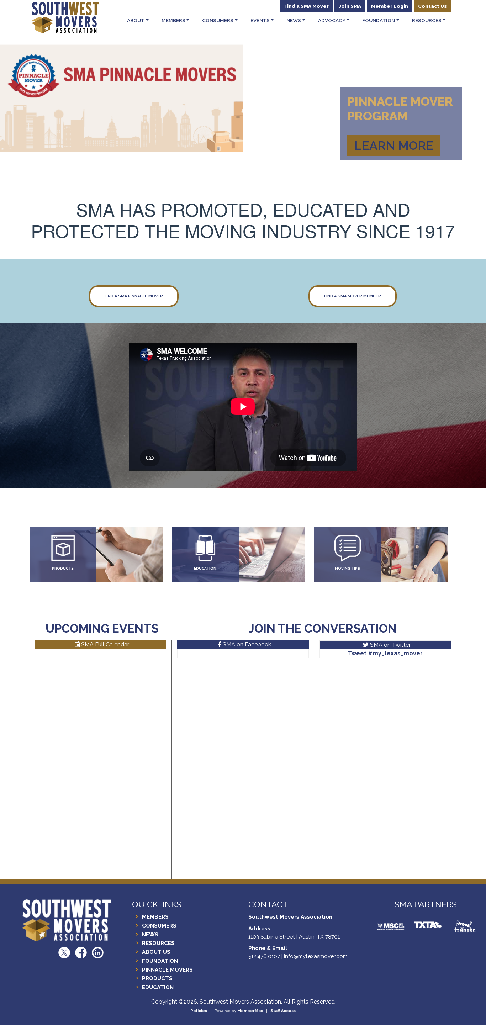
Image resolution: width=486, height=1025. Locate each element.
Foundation (378, 20)
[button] (36, 89)
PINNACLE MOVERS (167, 970)
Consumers (217, 20)
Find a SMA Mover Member (352, 296)
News (293, 20)
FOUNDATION (160, 961)
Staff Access (283, 1011)
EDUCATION (205, 568)
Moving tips (347, 568)
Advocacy (331, 20)
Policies (198, 1011)
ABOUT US (156, 952)
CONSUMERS (159, 926)
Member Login (389, 6)
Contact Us (432, 6)
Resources (427, 20)
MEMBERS (155, 917)
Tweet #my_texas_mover (385, 653)
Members (173, 20)
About (135, 20)
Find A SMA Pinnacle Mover (134, 296)
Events (260, 20)
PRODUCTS (63, 568)
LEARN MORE (393, 145)
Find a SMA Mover (306, 6)
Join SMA (350, 6)
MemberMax (250, 1011)
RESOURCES (158, 943)
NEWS (150, 934)
